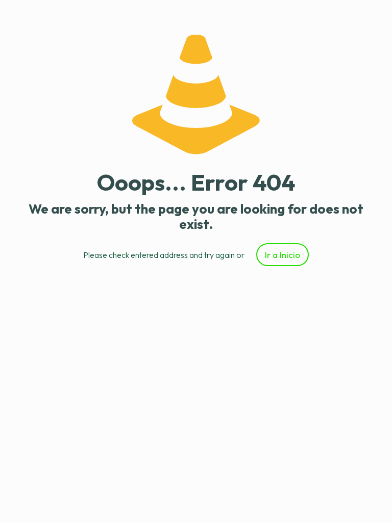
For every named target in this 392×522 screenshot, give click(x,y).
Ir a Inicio (282, 254)
